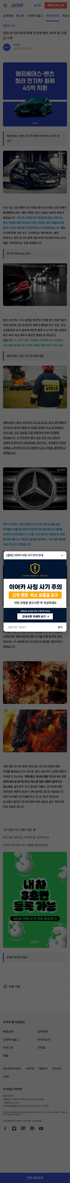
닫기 (60, 627)
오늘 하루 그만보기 (17, 627)
